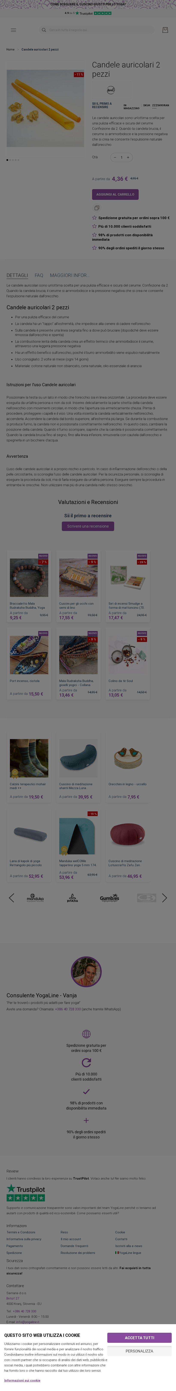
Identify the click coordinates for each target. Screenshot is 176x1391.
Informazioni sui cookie (22, 1380)
